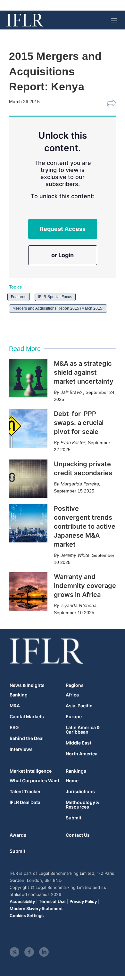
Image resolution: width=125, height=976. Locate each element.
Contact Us (78, 835)
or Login (62, 255)
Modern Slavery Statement (36, 908)
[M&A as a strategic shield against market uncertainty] (28, 378)
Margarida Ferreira (80, 483)
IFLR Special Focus (55, 297)
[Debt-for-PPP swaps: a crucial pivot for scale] (28, 428)
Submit (73, 818)
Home (72, 780)
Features (18, 297)
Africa (72, 695)
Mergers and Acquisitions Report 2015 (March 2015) (58, 308)
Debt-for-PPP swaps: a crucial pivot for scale (79, 422)
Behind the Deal (27, 738)
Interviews (21, 749)
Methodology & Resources (82, 804)
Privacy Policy (83, 901)
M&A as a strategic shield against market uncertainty (83, 372)
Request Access (63, 228)
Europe (74, 716)
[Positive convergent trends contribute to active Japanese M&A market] (28, 523)
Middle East (78, 743)
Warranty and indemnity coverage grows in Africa (85, 585)
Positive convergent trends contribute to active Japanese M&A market (84, 526)
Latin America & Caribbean (83, 729)
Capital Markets (27, 716)
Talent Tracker (25, 791)
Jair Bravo (72, 392)
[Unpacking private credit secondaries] (28, 479)
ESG (14, 727)
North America (81, 754)
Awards (18, 835)
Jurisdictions (80, 791)
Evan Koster (73, 442)
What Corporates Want (34, 780)
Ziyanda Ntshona (78, 605)
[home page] (24, 20)
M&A (15, 706)
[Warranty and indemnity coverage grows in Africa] (28, 591)
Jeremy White (75, 555)
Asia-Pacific (79, 706)
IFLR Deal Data (25, 802)
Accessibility (22, 901)
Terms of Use (52, 901)
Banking (19, 695)
